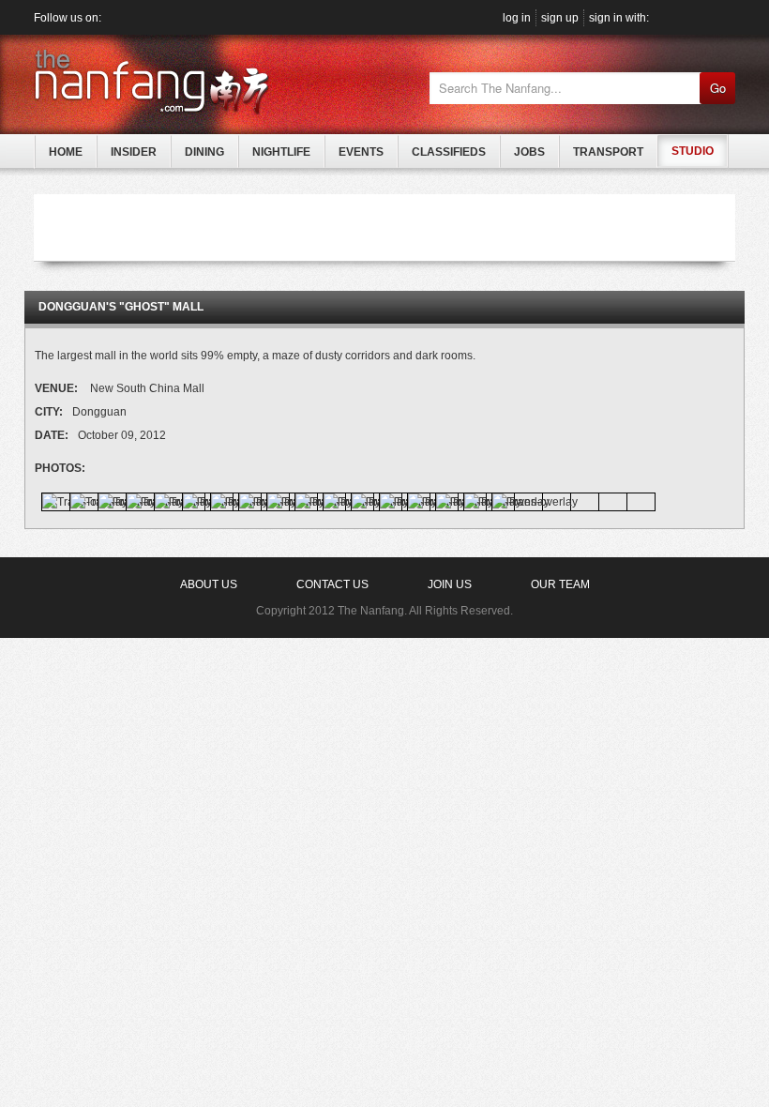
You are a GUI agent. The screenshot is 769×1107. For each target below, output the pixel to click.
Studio (692, 151)
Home (66, 152)
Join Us (450, 584)
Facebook (114, 17)
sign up (560, 17)
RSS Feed (196, 17)
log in (517, 17)
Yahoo (725, 18)
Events (361, 152)
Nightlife (281, 152)
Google (682, 18)
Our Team (560, 584)
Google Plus (176, 17)
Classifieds (449, 152)
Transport (608, 152)
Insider (134, 152)
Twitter (135, 17)
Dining (204, 152)
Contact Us (332, 584)
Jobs (529, 152)
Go (718, 88)
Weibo (155, 17)
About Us (208, 584)
